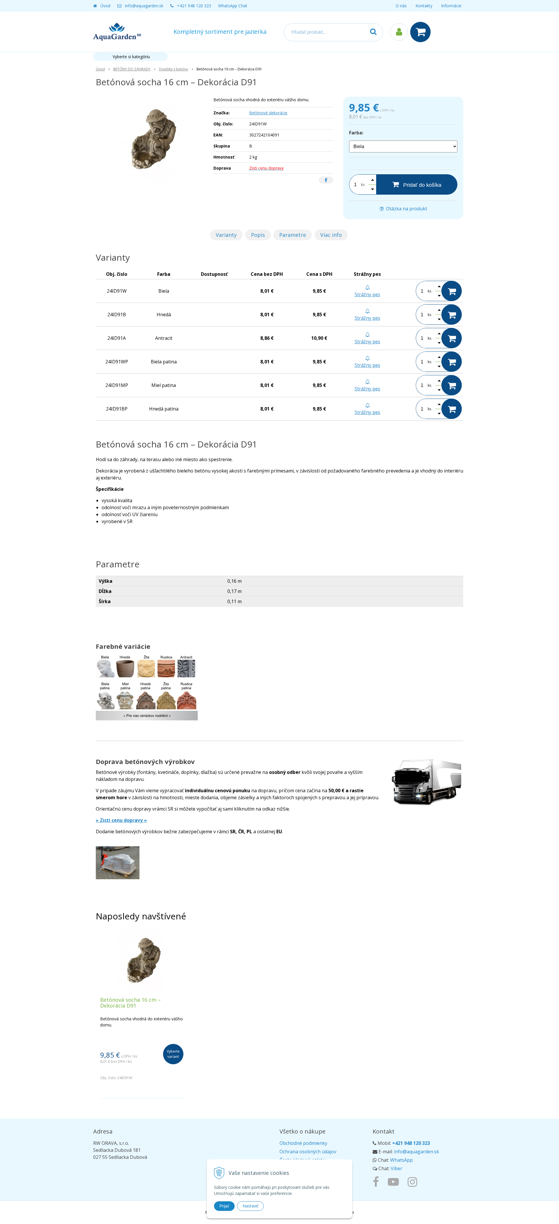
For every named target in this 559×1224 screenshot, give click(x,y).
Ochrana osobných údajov (308, 1151)
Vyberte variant (173, 1054)
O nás (401, 5)
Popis (258, 234)
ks (363, 184)
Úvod (105, 5)
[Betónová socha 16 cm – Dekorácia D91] (151, 140)
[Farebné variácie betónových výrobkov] (147, 690)
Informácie (451, 5)
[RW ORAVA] (377, 1181)
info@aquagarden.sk (144, 5)
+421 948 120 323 (194, 5)
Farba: (356, 132)
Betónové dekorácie (268, 113)
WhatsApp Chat (232, 5)
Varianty (226, 234)
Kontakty (423, 5)
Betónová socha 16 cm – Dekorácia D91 (130, 1002)
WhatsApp (401, 1160)
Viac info (331, 234)
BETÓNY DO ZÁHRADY (132, 69)
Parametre (292, 234)
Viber (396, 1168)
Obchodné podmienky (303, 1143)
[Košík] (422, 32)
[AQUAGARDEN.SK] (414, 1181)
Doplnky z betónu (173, 69)
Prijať (224, 1206)
